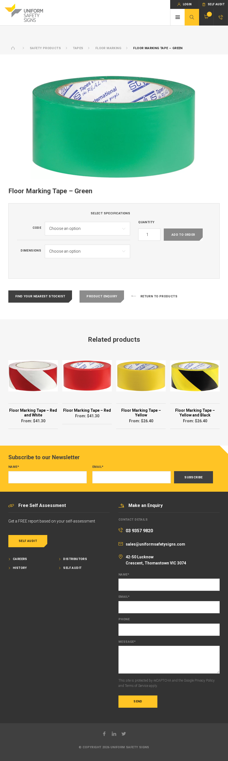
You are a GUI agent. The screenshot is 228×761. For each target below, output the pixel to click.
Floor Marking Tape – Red (87, 410)
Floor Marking (108, 48)
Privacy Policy (205, 680)
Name (13, 467)
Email (97, 467)
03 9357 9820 (139, 530)
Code (37, 228)
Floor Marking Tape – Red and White (33, 413)
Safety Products (45, 48)
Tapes (78, 48)
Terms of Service (136, 686)
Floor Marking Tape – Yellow (141, 413)
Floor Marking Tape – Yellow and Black (195, 413)
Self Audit (28, 541)
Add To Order (183, 235)
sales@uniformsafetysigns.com (155, 544)
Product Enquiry (101, 296)
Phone (124, 619)
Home (13, 48)
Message (127, 642)
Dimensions (31, 250)
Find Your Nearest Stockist (40, 296)
